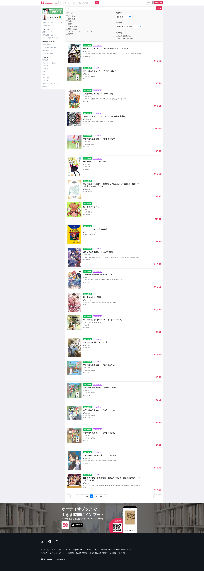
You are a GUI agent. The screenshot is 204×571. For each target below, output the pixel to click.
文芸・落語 (45, 80)
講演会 (44, 86)
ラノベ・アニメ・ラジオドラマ (52, 83)
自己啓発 (45, 69)
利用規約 (44, 553)
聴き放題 (45, 60)
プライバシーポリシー (58, 553)
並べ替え (119, 22)
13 (78, 496)
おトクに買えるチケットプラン (52, 22)
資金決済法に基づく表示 (98, 553)
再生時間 (119, 13)
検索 (159, 8)
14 (82, 496)
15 (87, 496)
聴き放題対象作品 (124, 36)
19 (106, 496)
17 (96, 496)
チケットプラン (92, 550)
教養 (43, 71)
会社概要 (113, 553)
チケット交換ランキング (50, 38)
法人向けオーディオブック (123, 550)
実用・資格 (45, 77)
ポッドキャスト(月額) (49, 63)
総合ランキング (47, 32)
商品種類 (119, 33)
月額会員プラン (106, 550)
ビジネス (45, 66)
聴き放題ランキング (48, 35)
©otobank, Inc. (61, 559)
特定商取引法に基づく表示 (77, 553)
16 (92, 496)
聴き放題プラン (78, 550)
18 (101, 496)
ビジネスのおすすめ (48, 53)
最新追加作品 (46, 44)
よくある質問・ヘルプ (49, 25)
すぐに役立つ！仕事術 (49, 47)
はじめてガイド (64, 550)
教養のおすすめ (47, 50)
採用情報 (122, 553)
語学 (43, 74)
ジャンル (69, 13)
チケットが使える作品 (126, 38)
